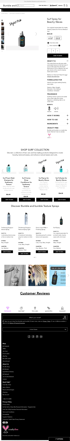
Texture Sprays (4, 13)
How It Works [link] (53, 116)
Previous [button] (8, 34)
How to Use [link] (52, 120)
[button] (34, 257)
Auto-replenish (54, 45)
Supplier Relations (7, 417)
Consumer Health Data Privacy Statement (14, 419)
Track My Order (7, 385)
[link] (8, 309)
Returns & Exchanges (8, 390)
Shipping (5, 392)
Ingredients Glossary (8, 371)
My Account (6, 394)
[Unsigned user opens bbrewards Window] (53, 5)
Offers (4, 348)
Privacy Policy (46, 321)
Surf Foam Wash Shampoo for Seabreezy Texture (9, 181)
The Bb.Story (6, 367)
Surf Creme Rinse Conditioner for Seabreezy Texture (26, 182)
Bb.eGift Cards (7, 358)
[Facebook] (33, 336)
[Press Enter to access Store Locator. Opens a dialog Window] (64, 5)
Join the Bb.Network (8, 376)
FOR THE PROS (43, 5)
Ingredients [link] (52, 124)
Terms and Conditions (8, 412)
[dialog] (35, 320)
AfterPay (5, 356)
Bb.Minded (6, 369)
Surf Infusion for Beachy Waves (61, 179)
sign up (64, 318)
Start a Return (6, 387)
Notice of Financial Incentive (17, 323)
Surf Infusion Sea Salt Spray (57, 75)
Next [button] (36, 34)
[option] (9, 180)
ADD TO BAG (7, 252)
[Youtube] (41, 336)
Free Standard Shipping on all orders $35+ (35, 1)
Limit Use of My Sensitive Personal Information (15, 409)
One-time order (54, 43)
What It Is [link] (51, 61)
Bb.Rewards (6, 346)
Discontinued (6, 361)
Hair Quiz (5, 351)
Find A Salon (6, 353)
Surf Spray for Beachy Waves (44, 179)
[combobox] (35, 329)
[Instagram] (29, 336)
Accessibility (6, 414)
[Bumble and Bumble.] (15, 5)
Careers (5, 379)
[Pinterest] (37, 336)
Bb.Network (6, 374)
